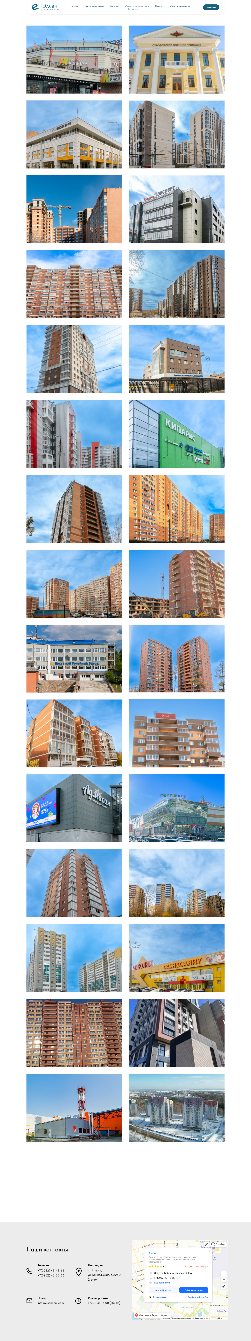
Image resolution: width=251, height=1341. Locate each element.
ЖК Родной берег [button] (74, 583)
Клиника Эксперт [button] (177, 209)
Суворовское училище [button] (176, 59)
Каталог (114, 5)
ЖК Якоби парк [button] (177, 883)
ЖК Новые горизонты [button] (176, 284)
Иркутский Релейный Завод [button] (74, 658)
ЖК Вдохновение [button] (74, 359)
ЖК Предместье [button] (74, 958)
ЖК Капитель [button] (176, 508)
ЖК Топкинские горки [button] (74, 434)
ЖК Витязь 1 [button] (176, 733)
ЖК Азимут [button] (177, 658)
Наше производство (94, 5)
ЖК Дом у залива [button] (74, 508)
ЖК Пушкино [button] (74, 733)
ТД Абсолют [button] (177, 958)
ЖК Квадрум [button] (176, 134)
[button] (211, 7)
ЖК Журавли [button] (177, 583)
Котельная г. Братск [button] (74, 1107)
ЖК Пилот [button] (74, 284)
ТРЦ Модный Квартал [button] (74, 59)
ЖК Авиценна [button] (74, 1033)
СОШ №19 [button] (74, 134)
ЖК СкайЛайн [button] (176, 1033)
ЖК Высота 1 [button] (74, 209)
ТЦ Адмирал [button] (74, 808)
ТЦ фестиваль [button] (177, 808)
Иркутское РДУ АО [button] (176, 359)
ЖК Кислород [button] (177, 1107)
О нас (75, 5)
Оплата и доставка (180, 5)
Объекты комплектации (137, 5)
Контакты (133, 9)
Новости (159, 5)
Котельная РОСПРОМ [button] (74, 1182)
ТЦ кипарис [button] (177, 434)
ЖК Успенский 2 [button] (74, 883)
